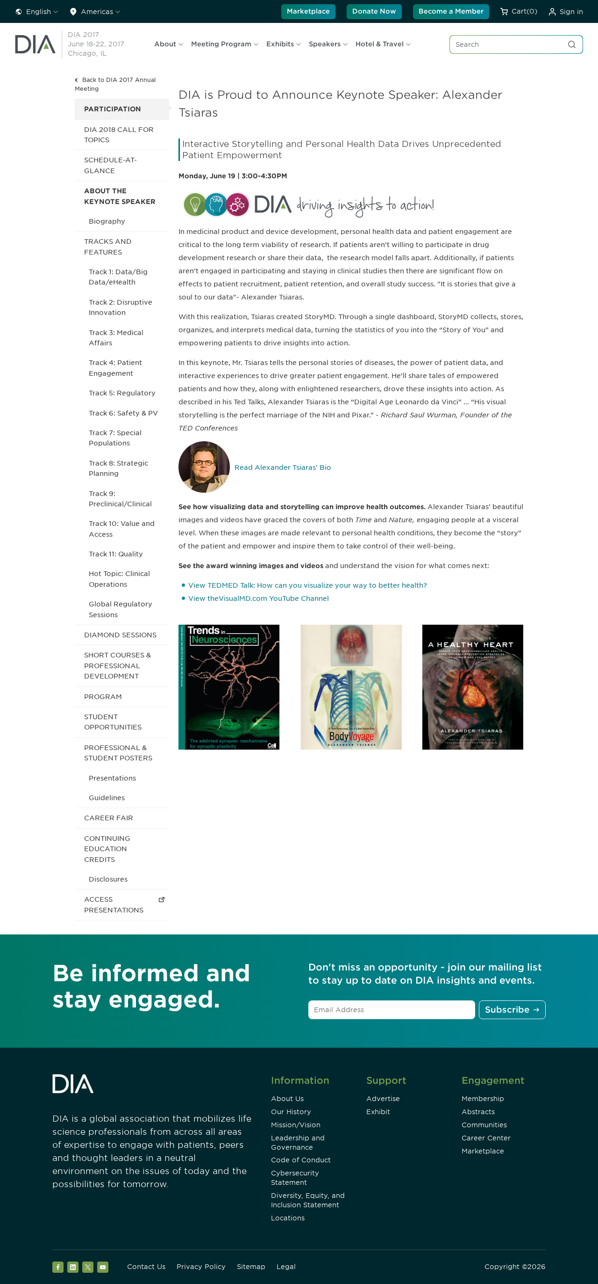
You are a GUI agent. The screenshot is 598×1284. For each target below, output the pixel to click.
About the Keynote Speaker (120, 196)
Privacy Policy (201, 1266)
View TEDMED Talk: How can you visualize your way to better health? (307, 585)
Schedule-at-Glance (110, 165)
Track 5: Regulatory (122, 393)
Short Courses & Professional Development (117, 665)
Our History (291, 1112)
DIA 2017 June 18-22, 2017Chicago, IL (96, 44)
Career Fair (108, 818)
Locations (288, 1218)
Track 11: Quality (116, 554)
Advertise (383, 1098)
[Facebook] (58, 1267)
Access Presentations (113, 904)
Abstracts (478, 1112)
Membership (483, 1098)
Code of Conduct (301, 1160)
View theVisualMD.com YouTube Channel (258, 598)
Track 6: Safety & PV (123, 413)
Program (103, 696)
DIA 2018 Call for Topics (119, 135)
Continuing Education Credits (107, 849)
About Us (287, 1098)
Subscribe (507, 1009)
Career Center (486, 1138)
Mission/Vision (295, 1125)
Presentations (112, 778)
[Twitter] (87, 1267)
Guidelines (107, 798)
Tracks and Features (108, 246)
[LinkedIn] (72, 1267)
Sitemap (251, 1266)
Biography (107, 221)
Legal (286, 1266)
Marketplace (308, 11)
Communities (484, 1125)
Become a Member (451, 11)
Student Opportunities (113, 722)
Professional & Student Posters (118, 753)
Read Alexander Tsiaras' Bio (283, 467)
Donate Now (374, 11)
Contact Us (146, 1266)
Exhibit (378, 1112)
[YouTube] (102, 1267)
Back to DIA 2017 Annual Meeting (115, 84)
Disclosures (108, 879)
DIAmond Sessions (120, 635)
